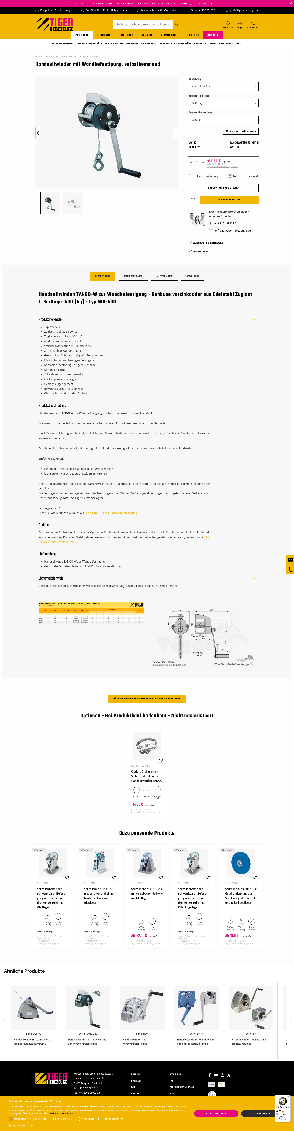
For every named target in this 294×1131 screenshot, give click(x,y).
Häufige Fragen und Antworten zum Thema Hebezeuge (147, 699)
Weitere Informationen (61, 1113)
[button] (98, 1125)
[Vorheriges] (37, 132)
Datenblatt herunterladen (208, 243)
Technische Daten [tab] (133, 276)
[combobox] (143, 24)
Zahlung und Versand (182, 1087)
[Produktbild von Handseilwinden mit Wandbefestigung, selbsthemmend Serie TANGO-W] (107, 133)
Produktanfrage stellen (223, 188)
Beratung (192, 35)
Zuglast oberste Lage (200, 112)
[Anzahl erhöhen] (203, 163)
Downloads (176, 1074)
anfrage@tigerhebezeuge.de (232, 230)
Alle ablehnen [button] (261, 1113)
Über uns (136, 1074)
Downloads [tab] (192, 276)
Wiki (133, 1087)
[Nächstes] (175, 132)
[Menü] (289, 1097)
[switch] (282, 1118)
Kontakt (136, 1094)
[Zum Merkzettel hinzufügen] (193, 200)
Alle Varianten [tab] (164, 276)
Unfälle (213, 35)
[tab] (102, 276)
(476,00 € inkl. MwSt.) (222, 165)
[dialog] (147, 1113)
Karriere (136, 1081)
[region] (108, 145)
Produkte (82, 35)
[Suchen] (177, 24)
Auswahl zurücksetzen (243, 132)
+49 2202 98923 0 (205, 10)
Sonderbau (104, 35)
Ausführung (195, 79)
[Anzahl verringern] (191, 163)
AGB (172, 1094)
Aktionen (127, 35)
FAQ (172, 1081)
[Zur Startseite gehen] (54, 24)
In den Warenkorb (229, 200)
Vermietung (169, 35)
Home (38, 56)
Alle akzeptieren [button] (216, 1113)
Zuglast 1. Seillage (199, 96)
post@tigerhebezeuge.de (244, 10)
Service (147, 35)
